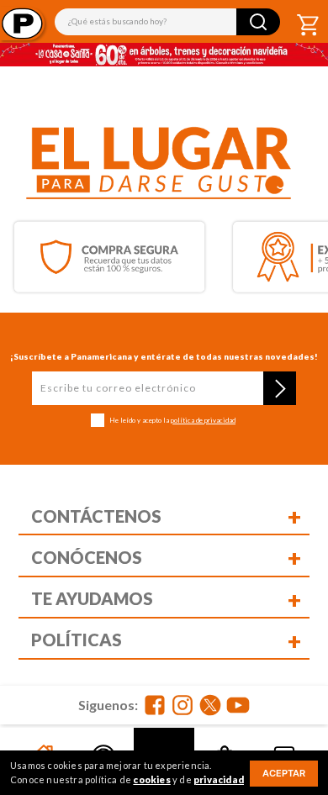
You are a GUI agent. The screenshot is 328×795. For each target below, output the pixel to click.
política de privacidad (203, 420)
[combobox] (168, 21)
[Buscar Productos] (258, 21)
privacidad (218, 779)
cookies (151, 779)
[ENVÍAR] (279, 388)
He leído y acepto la (172, 420)
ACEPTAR (283, 773)
